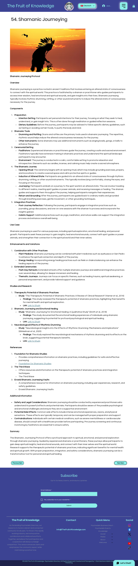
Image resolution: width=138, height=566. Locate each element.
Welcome (103, 542)
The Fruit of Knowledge (30, 6)
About (102, 539)
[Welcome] (112, 542)
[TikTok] (129, 548)
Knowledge (102, 531)
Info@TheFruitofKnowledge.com (71, 530)
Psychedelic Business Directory (103, 525)
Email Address (46, 490)
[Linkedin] (129, 539)
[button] (134, 5)
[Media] (112, 536)
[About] (112, 539)
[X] (129, 534)
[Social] (112, 534)
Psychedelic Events (103, 528)
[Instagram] (129, 525)
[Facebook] (129, 529)
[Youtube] (129, 543)
